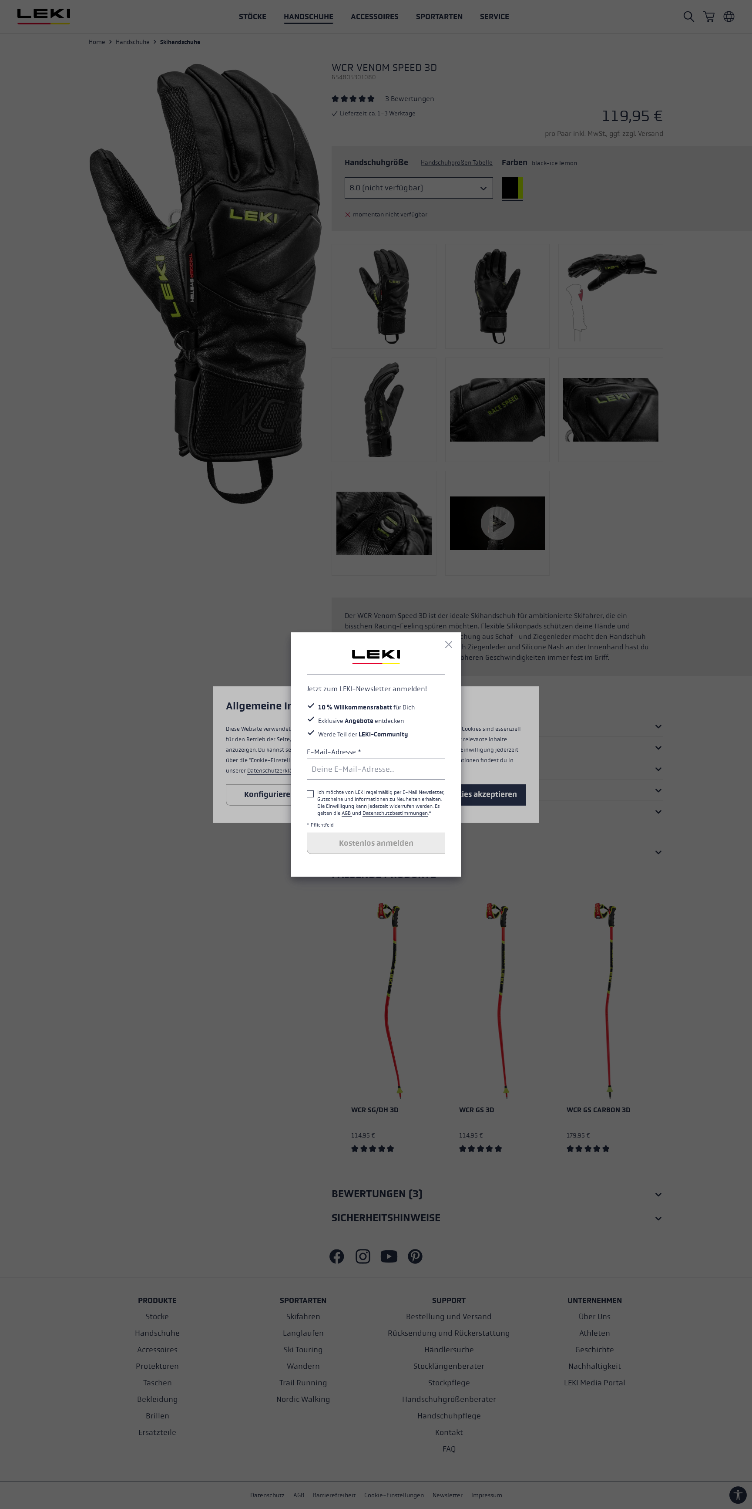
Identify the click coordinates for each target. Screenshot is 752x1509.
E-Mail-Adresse (334, 752)
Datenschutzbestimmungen (395, 813)
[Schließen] (448, 644)
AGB (347, 813)
